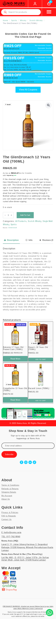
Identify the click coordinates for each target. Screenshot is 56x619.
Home (5, 20)
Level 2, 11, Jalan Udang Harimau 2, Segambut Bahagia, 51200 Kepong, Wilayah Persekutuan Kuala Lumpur (27, 547)
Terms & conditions (10, 485)
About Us (5, 499)
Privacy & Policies (9, 512)
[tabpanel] (28, 279)
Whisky (23, 20)
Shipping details (8, 492)
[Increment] (11, 215)
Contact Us (6, 519)
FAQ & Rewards (8, 516)
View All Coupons (28, 89)
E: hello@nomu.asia (11, 532)
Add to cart (25, 215)
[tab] (11, 240)
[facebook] (21, 462)
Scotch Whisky (36, 20)
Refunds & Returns (10, 489)
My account (6, 496)
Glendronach (12, 228)
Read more (15, 359)
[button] (48, 105)
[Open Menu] (49, 12)
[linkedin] (30, 462)
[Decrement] (5, 215)
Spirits (14, 20)
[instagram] (26, 462)
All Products (21, 221)
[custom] (34, 462)
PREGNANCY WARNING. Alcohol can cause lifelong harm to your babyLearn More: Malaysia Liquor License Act (28, 607)
